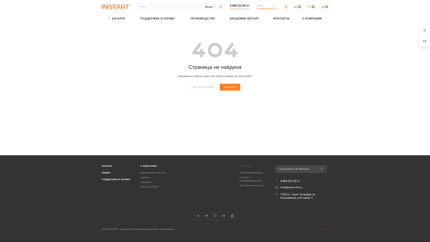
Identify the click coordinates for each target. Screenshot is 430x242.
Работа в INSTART (149, 187)
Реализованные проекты (153, 172)
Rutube (223, 215)
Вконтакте (198, 215)
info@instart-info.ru (268, 8)
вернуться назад (204, 87)
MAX (232, 215)
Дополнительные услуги (252, 185)
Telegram (206, 215)
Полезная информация (251, 172)
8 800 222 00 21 (239, 5)
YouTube (215, 215)
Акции (106, 172)
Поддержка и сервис (116, 179)
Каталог (107, 166)
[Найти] (220, 6)
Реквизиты (146, 182)
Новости (144, 177)
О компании (148, 166)
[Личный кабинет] (285, 6)
